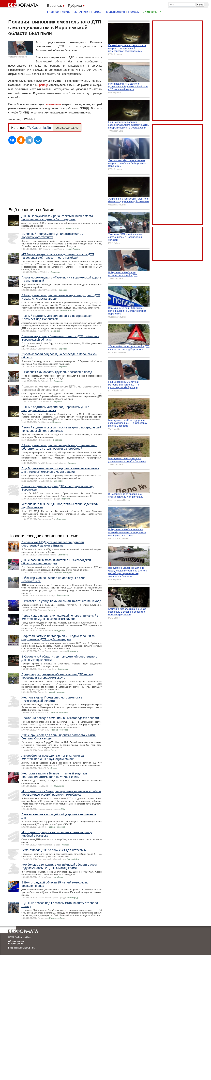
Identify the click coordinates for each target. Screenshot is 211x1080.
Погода (96, 11)
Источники (81, 11)
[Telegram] (29, 140)
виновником (53, 104)
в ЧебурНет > (152, 11)
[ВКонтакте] (12, 140)
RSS (33, 948)
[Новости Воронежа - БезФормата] (20, 4)
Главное (53, 11)
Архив (66, 11)
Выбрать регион (16, 944)
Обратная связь (16, 941)
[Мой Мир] (38, 140)
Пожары (133, 11)
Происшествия (115, 11)
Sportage (42, 85)
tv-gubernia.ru (20, 57)
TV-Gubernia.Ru (39, 127)
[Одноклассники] (21, 140)
